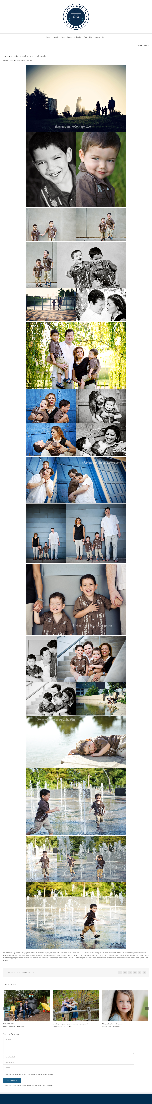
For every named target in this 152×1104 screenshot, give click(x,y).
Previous (139, 46)
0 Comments (18, 1026)
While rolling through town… (13, 1024)
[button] (103, 37)
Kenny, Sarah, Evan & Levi (62, 1024)
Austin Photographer (19, 60)
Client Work (29, 60)
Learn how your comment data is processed (40, 1085)
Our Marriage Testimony (110, 1024)
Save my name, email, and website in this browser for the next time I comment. (29, 1074)
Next (145, 46)
